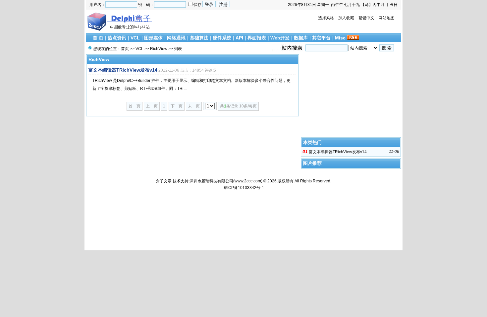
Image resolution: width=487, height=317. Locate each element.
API (239, 37)
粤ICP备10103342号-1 (243, 187)
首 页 (98, 37)
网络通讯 (176, 37)
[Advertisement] (351, 95)
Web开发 (280, 37)
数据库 (301, 37)
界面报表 (256, 37)
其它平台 (321, 37)
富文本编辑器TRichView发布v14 (122, 70)
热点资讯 (117, 37)
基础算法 (199, 37)
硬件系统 (222, 37)
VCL (135, 37)
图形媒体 (153, 37)
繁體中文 (366, 18)
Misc (340, 37)
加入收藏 (346, 18)
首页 (125, 48)
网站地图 (387, 18)
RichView (158, 48)
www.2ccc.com (248, 181)
